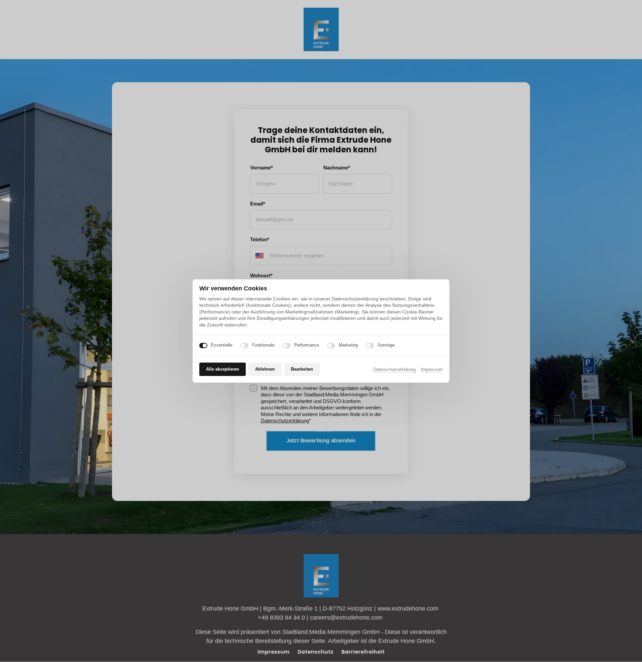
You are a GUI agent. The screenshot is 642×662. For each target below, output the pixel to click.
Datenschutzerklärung (394, 370)
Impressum (432, 370)
